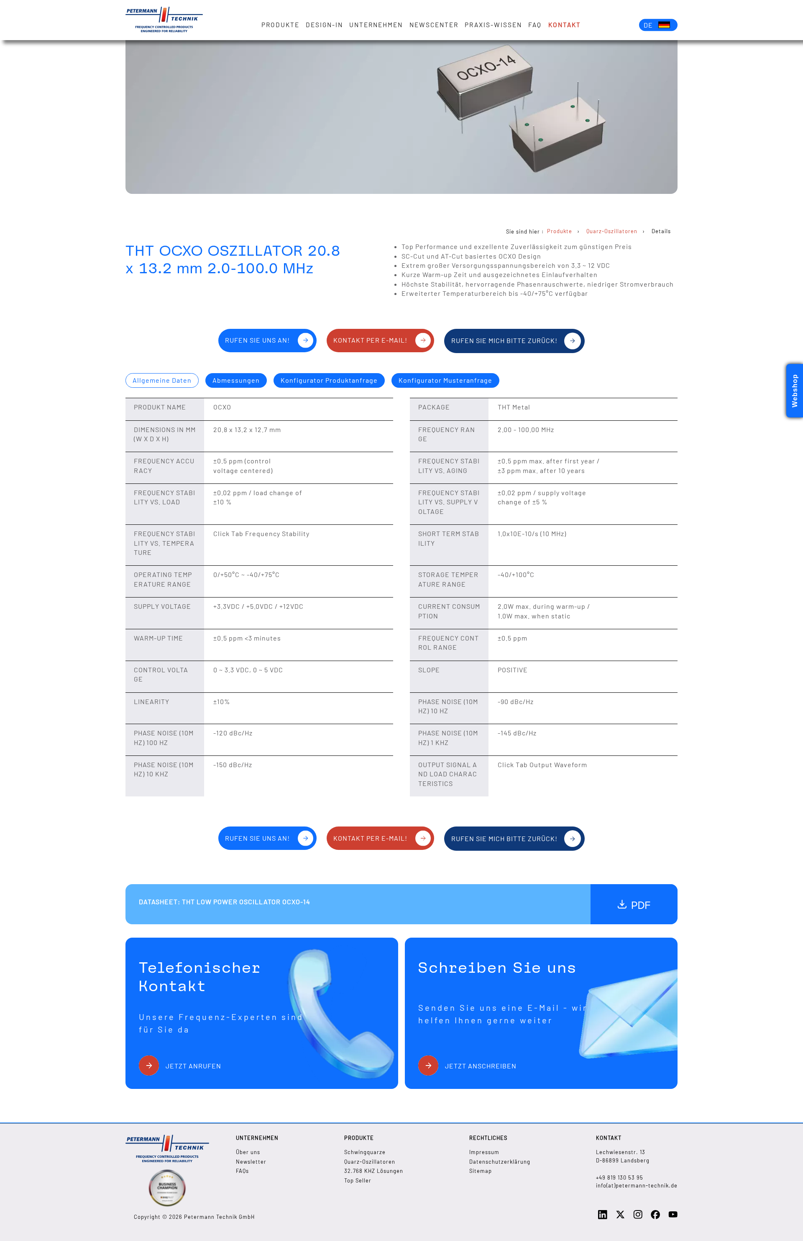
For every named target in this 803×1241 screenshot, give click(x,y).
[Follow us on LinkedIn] (602, 1217)
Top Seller (357, 1180)
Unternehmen (376, 24)
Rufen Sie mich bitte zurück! (504, 340)
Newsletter (251, 1161)
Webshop (794, 390)
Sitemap (480, 1170)
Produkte (280, 24)
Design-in (324, 24)
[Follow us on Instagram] (637, 1216)
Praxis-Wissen (493, 24)
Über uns (248, 1152)
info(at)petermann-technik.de (637, 1185)
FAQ (535, 24)
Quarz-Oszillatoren (369, 1161)
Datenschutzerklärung (499, 1161)
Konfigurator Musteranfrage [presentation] (445, 380)
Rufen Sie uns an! (257, 340)
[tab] (162, 380)
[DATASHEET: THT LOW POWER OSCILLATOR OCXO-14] (634, 904)
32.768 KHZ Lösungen (373, 1170)
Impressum (484, 1152)
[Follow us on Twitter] (620, 1217)
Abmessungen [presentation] (236, 380)
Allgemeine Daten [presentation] (162, 380)
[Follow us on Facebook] (655, 1217)
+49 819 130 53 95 (619, 1177)
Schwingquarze (365, 1152)
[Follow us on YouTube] (673, 1216)
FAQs (242, 1170)
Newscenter (433, 24)
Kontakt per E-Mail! (370, 340)
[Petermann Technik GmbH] (164, 20)
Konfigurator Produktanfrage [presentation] (329, 380)
